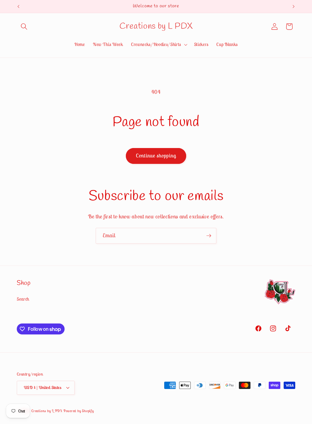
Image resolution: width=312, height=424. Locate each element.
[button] (24, 26)
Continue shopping (156, 155)
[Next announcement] (293, 6)
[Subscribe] (208, 236)
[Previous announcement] (18, 6)
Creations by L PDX (46, 410)
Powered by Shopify (78, 410)
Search (23, 299)
